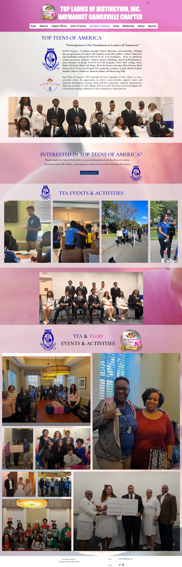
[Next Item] (171, 232)
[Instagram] (123, 565)
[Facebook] (120, 565)
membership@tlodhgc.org (125, 559)
